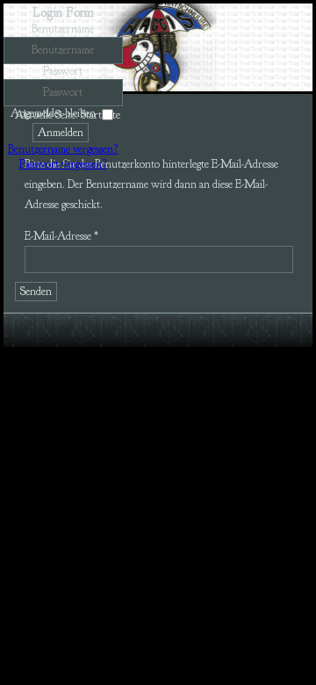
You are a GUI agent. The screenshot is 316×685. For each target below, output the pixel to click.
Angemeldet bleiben (53, 113)
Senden (36, 292)
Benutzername (63, 29)
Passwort (63, 71)
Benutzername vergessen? (63, 149)
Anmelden (60, 133)
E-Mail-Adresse (61, 236)
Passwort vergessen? (63, 164)
